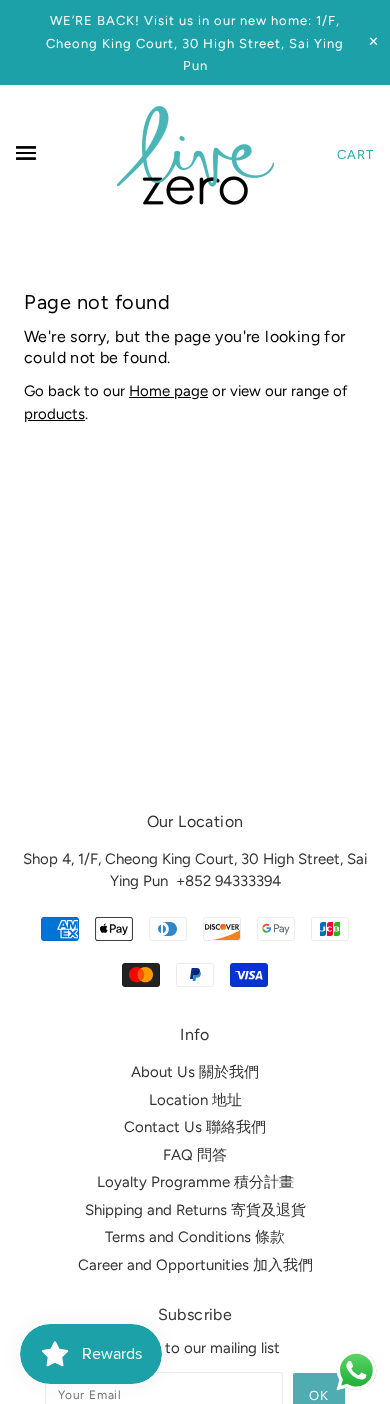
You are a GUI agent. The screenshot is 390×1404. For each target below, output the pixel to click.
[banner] (195, 155)
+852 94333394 (228, 881)
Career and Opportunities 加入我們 (195, 1265)
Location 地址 (195, 1100)
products (54, 414)
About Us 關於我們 (195, 1072)
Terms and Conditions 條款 (195, 1237)
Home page (168, 391)
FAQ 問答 (195, 1155)
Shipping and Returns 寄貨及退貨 (195, 1210)
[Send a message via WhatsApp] (356, 1370)
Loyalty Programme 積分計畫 (195, 1182)
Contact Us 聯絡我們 (195, 1127)
